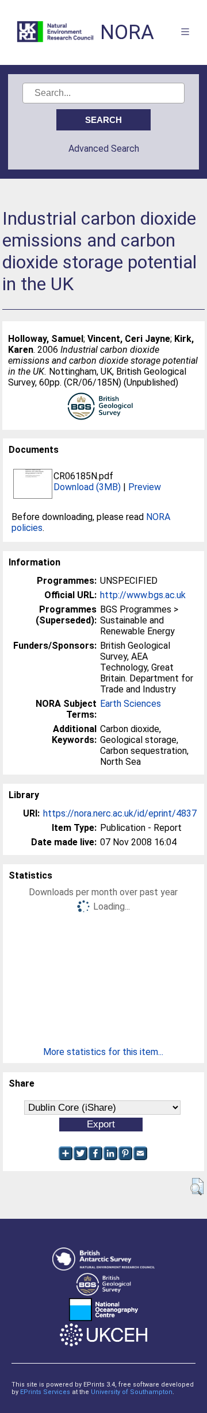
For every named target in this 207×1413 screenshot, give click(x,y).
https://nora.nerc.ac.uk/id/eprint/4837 (120, 813)
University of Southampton (131, 1392)
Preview (144, 487)
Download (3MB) (87, 487)
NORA (127, 32)
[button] (197, 1186)
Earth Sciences (130, 703)
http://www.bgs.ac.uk (143, 595)
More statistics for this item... (103, 1051)
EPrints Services (45, 1392)
